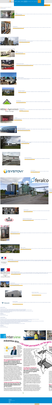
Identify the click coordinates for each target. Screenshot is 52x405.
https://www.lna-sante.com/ (19, 15)
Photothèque (29, 1)
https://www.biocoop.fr (28, 211)
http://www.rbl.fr (22, 92)
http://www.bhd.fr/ (25, 143)
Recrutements (36, 1)
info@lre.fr (30, 321)
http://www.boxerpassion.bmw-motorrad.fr (24, 130)
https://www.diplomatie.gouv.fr (13, 261)
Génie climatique (22, 1)
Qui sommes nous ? (15, 1)
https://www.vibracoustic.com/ (18, 304)
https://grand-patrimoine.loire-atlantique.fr (16, 285)
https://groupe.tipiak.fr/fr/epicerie (28, 220)
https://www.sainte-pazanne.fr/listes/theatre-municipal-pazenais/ (25, 65)
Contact (32, 1)
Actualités (39, 1)
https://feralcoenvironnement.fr (24, 42)
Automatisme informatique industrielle (25, 1)
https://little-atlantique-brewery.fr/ (18, 28)
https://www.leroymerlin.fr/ (21, 102)
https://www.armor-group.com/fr (26, 249)
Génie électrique (18, 1)
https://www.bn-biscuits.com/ (29, 159)
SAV (15, 4)
